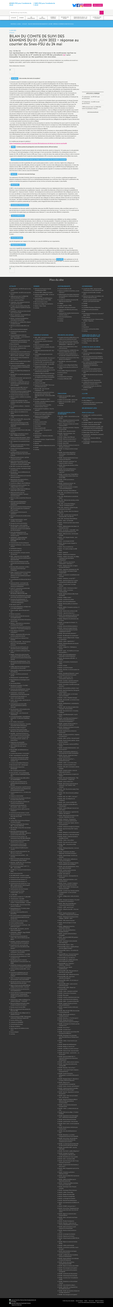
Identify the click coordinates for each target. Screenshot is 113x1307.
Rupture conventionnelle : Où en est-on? (45, 358)
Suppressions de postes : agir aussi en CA (21, 378)
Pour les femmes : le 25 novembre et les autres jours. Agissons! (20, 710)
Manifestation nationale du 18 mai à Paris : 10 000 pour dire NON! (19, 434)
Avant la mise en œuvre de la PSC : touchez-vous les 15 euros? (43, 405)
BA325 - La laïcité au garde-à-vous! (67, 765)
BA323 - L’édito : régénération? (67, 641)
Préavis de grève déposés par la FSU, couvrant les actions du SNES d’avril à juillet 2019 (20, 424)
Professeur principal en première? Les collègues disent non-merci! (20, 486)
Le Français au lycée (15, 428)
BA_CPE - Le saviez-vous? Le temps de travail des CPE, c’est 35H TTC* (68, 516)
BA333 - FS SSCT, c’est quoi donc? (67, 1206)
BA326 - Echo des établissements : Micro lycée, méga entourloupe (69, 867)
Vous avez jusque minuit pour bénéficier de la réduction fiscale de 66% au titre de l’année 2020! (93, 358)
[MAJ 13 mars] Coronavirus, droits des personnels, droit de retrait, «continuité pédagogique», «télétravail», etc (69, 342)
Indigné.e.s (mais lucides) (17, 796)
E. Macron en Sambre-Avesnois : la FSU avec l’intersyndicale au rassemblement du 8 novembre (20, 367)
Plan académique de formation (18, 771)
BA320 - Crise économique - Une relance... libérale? (67, 434)
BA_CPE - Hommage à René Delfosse (68, 518)
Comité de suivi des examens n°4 (19, 882)
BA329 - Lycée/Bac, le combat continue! (68, 1048)
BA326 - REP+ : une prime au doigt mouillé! (67, 845)
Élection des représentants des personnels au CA (18, 349)
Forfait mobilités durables (17, 923)
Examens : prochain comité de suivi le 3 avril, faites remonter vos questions (20, 942)
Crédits (85, 1301)
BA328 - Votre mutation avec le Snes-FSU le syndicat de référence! (69, 1032)
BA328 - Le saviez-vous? (65, 1029)
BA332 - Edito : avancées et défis (67, 1159)
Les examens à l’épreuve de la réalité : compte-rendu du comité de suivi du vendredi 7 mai (20, 759)
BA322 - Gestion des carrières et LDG (68, 611)
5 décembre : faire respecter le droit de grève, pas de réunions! (20, 303)
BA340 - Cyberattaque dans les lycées (68, 1276)
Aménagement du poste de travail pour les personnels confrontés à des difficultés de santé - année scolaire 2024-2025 (45, 395)
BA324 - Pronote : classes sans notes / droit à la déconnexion (68, 756)
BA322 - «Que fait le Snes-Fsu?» (67, 613)
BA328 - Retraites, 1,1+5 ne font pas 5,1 (68, 1018)
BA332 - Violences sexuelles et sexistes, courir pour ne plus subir (68, 1184)
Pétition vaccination (16, 614)
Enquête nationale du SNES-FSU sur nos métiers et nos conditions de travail (69, 338)
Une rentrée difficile (15, 683)
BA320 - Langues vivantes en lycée (67, 441)
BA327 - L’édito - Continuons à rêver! (68, 588)
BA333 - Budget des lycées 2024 (66, 1194)
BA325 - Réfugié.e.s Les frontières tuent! (69, 832)
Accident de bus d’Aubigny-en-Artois (20, 395)
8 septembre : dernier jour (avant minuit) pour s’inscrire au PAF (21, 312)
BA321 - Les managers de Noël (66, 541)
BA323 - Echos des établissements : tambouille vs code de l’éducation (67, 655)
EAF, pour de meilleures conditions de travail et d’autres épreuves (20, 802)
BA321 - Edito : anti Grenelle (66, 520)
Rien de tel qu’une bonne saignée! (19, 329)
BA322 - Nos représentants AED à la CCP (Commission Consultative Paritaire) (69, 616)
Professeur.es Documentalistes (90, 309)
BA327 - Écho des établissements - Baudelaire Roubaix (67, 931)
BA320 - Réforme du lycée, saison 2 (67, 439)
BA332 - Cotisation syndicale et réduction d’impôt (66, 1173)
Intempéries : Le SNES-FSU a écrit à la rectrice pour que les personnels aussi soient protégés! (20, 383)
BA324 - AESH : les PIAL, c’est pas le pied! (69, 738)
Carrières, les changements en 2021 (43, 360)
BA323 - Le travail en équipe (66, 667)
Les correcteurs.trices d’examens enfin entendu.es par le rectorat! (20, 841)
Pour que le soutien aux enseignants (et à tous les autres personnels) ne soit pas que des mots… (21, 917)
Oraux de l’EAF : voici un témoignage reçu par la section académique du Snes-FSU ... (20, 774)
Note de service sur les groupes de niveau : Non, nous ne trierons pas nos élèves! (20, 937)
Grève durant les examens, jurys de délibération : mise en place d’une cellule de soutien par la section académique (20, 462)
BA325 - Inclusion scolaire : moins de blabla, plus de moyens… (68, 771)
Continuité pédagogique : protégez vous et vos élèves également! (21, 607)
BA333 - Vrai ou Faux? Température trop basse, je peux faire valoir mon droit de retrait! (69, 1210)
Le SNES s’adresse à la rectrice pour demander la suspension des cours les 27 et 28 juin (20, 453)
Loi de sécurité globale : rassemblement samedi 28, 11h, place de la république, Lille (20, 718)
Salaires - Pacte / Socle (40, 306)
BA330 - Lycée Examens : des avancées (68, 1121)
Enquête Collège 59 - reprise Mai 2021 (92, 422)
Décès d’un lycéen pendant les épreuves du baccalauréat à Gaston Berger (20, 859)
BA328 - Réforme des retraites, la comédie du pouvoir (67, 1015)
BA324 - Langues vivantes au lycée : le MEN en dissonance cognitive (68, 724)
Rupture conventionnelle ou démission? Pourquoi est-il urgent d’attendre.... (45, 413)
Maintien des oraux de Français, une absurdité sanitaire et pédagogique (19, 648)
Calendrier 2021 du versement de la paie (45, 362)
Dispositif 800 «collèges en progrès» (44, 292)
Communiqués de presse (17, 1024)
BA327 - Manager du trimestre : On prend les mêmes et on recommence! (69, 900)
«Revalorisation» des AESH (17, 899)
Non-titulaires (86, 317)
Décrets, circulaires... (16, 1026)
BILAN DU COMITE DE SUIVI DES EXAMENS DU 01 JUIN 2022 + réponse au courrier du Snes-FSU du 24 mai (21, 833)
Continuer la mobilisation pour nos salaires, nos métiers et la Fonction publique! (19, 974)
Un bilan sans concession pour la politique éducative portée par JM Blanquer (19, 783)
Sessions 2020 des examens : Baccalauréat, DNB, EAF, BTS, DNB (19, 592)
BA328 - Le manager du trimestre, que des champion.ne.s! (69, 1024)
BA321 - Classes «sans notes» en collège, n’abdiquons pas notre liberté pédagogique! (69, 558)
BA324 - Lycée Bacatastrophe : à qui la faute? (68, 715)
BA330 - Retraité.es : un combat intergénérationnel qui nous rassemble (68, 1135)
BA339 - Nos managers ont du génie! (68, 1268)
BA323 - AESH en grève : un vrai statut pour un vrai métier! (68, 695)
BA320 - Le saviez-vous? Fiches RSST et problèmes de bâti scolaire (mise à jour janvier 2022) (68, 476)
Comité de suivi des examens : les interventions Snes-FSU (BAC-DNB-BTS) (20, 837)
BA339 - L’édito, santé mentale (66, 1245)
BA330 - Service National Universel (67, 1119)
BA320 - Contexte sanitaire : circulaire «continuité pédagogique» (68, 487)
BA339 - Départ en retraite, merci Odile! (69, 1266)
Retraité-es (86, 327)
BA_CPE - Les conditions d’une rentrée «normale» (68, 493)
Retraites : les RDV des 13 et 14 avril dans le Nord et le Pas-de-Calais (21, 863)
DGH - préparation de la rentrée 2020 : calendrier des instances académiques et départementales (20, 558)
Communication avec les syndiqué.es (20, 543)
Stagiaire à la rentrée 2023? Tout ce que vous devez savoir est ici (44, 386)
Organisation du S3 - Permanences (91, 380)
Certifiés (85, 303)
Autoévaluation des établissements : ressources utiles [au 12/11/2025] (44, 299)
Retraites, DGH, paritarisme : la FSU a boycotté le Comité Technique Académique (20, 568)
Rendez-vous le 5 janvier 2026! (18, 1007)
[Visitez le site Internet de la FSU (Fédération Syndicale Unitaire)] (20, 1303)
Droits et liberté (14, 1032)
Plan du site (91, 1301)
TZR (84, 311)
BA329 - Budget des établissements (67, 1044)
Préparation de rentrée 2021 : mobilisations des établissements (19, 743)
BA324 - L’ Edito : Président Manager (68, 698)
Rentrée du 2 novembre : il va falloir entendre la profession (19, 686)
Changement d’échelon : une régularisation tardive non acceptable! (44, 367)
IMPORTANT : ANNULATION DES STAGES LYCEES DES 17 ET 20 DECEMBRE (19, 539)
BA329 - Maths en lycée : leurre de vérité (69, 1051)
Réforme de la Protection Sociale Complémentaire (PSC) (43, 289)
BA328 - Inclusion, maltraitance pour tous (69, 997)
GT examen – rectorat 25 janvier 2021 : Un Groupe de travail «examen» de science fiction (20, 738)
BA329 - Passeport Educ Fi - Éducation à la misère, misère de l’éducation (69, 1079)
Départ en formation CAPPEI (42, 345)
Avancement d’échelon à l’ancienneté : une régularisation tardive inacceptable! (45, 376)
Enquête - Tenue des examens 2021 (91, 424)
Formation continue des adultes (91, 329)
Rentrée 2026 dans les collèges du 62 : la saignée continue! (20, 1013)
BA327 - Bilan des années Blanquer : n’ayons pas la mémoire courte (68, 904)
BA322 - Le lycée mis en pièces (66, 599)
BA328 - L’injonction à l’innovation (67, 993)
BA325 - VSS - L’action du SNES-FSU (68, 802)
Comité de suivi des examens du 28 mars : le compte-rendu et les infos (21, 799)
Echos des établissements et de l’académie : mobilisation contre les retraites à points (19, 534)
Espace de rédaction (17, 1305)
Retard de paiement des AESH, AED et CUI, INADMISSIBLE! (20, 778)
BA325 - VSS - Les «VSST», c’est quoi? (68, 796)
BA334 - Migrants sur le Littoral (66, 1236)
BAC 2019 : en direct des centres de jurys (21, 466)
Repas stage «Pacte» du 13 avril (91, 432)
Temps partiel (38, 434)
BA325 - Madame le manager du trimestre (69, 827)
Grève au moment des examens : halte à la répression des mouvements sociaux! (20, 438)
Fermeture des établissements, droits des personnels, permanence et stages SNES (21, 596)
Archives (13, 1034)
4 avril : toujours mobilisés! (17, 300)
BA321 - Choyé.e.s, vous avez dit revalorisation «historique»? (67, 563)
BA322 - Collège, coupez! (65, 597)
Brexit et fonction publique (17, 363)
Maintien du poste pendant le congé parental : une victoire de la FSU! (92, 300)
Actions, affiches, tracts (16, 1020)
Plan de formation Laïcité (41, 302)
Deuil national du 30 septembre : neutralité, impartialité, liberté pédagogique (18, 503)
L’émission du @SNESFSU (17, 1022)
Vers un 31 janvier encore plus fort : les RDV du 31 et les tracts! (20, 852)
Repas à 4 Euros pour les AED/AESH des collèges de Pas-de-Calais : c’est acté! (20, 986)
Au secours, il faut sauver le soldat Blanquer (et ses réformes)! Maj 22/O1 (20, 730)
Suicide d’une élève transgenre (18, 727)
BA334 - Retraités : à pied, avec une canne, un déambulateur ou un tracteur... (69, 1224)
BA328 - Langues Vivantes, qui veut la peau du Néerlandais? (68, 1004)
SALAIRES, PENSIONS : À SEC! (42, 399)
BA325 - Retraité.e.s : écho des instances (69, 834)
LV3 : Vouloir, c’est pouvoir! (17, 722)
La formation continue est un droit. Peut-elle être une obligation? (69, 358)
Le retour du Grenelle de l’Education (19, 763)
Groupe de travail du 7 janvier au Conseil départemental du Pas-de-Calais (21, 982)
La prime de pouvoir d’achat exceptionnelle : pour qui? (17, 892)
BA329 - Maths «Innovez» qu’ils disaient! (69, 1086)
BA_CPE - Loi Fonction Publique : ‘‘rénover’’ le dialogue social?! (67, 504)
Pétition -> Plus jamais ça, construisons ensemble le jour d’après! (20, 624)
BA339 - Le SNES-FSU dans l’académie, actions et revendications (68, 1255)
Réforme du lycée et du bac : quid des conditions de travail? (20, 458)
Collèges (61, 303)
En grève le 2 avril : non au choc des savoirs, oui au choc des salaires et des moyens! (20, 946)
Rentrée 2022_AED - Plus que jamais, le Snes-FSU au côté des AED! (68, 971)
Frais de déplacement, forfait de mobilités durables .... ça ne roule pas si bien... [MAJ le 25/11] (20, 336)
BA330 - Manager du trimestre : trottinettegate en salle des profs (67, 1154)
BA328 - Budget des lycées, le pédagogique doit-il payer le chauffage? (69, 1021)
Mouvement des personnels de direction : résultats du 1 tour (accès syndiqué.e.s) (21, 628)
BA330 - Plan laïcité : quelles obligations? (69, 1151)
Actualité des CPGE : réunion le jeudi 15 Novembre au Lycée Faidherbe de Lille (93, 289)
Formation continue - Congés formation (45, 439)
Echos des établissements (65, 317)
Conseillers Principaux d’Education (92, 307)
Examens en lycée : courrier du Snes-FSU (21, 877)
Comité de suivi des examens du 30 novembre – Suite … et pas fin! (19, 806)
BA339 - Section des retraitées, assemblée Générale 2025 (66, 1263)
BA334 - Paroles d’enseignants (66, 1221)
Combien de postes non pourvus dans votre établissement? (20, 990)
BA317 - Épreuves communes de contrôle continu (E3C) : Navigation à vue (69, 421)
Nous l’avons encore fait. (17, 873)
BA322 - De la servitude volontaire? (67, 633)
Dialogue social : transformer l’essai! (20, 677)
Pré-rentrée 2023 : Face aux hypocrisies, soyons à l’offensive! (20, 905)
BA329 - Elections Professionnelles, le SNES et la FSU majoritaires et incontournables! (68, 1101)
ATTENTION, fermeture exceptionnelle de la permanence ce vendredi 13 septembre (21, 966)
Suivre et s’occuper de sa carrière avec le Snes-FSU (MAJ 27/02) (20, 815)
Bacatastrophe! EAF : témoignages (19, 765)
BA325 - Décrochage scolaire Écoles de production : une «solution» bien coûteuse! (68, 785)
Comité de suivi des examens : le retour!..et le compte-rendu (18, 697)
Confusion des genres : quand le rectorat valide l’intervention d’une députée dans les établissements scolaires (21, 788)
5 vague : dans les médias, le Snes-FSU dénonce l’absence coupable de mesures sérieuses (20, 307)
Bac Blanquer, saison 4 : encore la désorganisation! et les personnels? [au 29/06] (20, 961)
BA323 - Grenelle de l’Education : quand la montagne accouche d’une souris (69, 674)
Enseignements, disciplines (65, 377)
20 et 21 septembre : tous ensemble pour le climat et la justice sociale (21, 315)
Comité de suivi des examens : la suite (20, 813)
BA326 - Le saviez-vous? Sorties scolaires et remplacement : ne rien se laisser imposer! (69, 892)
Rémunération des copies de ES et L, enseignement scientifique (19, 480)
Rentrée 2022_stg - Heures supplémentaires (65, 968)
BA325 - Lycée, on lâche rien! (66, 781)
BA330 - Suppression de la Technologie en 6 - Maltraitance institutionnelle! (68, 1116)
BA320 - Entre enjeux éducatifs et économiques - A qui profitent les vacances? (67, 454)
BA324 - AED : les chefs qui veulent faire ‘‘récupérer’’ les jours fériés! (68, 708)
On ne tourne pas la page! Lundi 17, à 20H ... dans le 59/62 (20, 867)
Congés (61, 375)
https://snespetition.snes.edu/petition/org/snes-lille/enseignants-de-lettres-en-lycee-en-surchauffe (38, 143)
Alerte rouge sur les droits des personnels (21, 410)
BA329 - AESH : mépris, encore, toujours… (69, 1062)
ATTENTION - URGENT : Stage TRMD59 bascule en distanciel (20, 933)
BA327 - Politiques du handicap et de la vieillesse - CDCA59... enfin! (68, 917)
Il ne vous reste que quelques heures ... (92, 369)
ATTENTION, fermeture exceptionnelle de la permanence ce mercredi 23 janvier (21, 392)
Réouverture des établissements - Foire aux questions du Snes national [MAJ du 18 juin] (20, 663)
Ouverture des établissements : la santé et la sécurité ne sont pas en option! (20, 690)
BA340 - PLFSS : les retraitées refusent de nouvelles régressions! (69, 1291)
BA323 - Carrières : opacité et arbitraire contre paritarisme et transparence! (68, 681)
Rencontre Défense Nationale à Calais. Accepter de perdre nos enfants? (20, 1004)
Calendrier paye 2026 (40, 383)
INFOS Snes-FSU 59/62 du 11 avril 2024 (20, 954)
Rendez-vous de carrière (41, 422)
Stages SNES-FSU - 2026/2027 (90, 339)
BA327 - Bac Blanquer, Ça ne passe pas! (68, 635)
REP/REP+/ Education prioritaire (67, 307)
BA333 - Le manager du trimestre (67, 1198)
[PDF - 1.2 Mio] (12, 270)
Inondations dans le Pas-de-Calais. (19, 921)
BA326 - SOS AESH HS (64, 874)
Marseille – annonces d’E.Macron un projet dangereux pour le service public (20, 734)
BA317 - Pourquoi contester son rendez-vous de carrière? (69, 424)
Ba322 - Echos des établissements (67, 601)
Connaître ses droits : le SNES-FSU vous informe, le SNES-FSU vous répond (69, 351)
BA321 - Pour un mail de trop (66, 547)
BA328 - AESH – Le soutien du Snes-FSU (69, 1001)
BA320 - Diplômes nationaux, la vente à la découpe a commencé (69, 446)
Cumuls (36, 447)
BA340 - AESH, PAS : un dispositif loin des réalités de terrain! (68, 1288)
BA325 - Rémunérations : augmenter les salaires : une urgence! (68, 812)
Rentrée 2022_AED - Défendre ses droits (69, 974)
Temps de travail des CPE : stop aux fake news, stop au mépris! (20, 420)
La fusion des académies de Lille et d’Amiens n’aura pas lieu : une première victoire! (20, 402)
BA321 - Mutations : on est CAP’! (67, 578)
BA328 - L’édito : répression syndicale (68, 991)
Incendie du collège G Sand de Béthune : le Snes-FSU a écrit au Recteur (20, 489)
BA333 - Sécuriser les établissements (68, 1200)
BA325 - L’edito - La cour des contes (68, 763)
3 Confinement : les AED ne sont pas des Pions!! (91, 102)
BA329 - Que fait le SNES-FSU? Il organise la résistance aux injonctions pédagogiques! (68, 1058)
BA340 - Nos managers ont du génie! (68, 1294)
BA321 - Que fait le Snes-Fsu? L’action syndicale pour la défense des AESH (68, 581)
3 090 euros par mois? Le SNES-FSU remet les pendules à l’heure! (91, 107)
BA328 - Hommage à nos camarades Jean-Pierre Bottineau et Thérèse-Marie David (69, 1037)
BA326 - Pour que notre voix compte (68, 842)
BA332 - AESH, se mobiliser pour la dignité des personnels (67, 1180)
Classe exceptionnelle (40, 428)
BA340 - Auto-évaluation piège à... (67, 1285)
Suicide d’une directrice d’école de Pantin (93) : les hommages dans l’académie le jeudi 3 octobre (21, 508)
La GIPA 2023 (14, 895)
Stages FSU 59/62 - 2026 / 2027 (90, 341)
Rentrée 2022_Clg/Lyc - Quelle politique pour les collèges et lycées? (69, 947)
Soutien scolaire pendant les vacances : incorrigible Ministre (20, 617)
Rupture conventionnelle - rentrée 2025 (44, 364)
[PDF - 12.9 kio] (12, 71)
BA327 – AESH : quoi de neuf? (66, 907)
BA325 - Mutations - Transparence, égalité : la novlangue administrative (68, 820)
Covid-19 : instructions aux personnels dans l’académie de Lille (20, 589)
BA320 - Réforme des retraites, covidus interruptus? (68, 466)
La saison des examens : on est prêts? (20, 753)
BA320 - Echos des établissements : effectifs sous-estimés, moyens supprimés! (67, 470)
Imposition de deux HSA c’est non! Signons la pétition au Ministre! (19, 388)
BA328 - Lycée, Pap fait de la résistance (68, 999)
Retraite (37, 443)
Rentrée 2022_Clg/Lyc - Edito (66, 945)
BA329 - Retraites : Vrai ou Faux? (67, 1068)
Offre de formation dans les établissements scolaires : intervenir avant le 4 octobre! (19, 494)
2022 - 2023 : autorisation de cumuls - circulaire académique (44, 338)
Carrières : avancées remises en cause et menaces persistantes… (44, 402)
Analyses (85, 378)
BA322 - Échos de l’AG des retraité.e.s (68, 626)
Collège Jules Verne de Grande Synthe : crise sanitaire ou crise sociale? (20, 667)
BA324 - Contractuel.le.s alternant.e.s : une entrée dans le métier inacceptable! (69, 752)
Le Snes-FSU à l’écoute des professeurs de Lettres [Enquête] (20, 821)
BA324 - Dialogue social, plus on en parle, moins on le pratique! (69, 728)
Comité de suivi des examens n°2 (19, 879)
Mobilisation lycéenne (16, 548)
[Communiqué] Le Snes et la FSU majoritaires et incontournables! (19, 845)
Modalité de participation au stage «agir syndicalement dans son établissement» (93, 427)
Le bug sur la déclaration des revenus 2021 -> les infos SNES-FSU (20, 825)
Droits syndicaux (63, 373)
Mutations (37, 420)
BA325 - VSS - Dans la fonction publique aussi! (68, 793)
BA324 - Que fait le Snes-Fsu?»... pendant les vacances (67, 760)
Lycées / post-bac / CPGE (65, 305)
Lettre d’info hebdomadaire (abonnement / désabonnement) (91, 1302)
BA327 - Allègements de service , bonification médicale (67, 927)
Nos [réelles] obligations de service (67, 371)
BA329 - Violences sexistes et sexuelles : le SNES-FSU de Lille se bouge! (68, 1089)
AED (84, 323)
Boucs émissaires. (15, 344)
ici (64, 55)
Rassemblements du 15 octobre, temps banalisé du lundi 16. (20, 909)
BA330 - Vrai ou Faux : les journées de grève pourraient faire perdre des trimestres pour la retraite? (68, 1140)
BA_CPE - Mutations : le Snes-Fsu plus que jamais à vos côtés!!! (68, 508)
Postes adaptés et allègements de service (45, 445)
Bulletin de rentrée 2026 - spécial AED (68, 400)
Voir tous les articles (92, 112)
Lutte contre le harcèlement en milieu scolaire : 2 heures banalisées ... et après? (21, 901)
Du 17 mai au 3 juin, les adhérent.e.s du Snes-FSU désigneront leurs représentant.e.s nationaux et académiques (92, 364)
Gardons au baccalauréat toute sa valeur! (21, 361)
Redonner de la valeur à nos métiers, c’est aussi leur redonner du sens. (93, 297)
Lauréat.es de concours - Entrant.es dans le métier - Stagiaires (93, 320)
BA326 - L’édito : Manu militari (66, 840)
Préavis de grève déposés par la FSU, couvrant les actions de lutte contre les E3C (20, 563)
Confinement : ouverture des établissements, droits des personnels (20, 693)
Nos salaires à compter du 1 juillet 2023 (20, 897)
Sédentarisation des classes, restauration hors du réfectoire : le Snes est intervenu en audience (69, 296)
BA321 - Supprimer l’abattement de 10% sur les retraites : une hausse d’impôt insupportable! (69, 571)
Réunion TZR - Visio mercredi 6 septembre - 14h (42, 389)
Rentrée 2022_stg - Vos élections (67, 958)
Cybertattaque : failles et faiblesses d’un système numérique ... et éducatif (20, 1000)
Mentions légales (79, 1301)
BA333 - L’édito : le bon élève (66, 1192)
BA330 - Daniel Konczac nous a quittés (68, 1157)
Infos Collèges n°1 (87, 400)
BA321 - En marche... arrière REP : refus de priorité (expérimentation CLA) (69, 531)
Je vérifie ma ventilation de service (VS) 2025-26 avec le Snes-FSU (68, 300)
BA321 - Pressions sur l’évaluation (67, 554)
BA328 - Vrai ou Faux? (64, 1027)
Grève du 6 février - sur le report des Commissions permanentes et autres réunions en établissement (20, 584)
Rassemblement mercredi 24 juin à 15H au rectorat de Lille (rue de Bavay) (20, 341)
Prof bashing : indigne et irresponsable (20, 346)
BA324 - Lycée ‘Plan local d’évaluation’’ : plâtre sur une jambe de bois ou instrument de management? (69, 720)
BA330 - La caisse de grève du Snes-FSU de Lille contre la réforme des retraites (68, 1144)
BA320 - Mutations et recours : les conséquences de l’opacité (67, 484)
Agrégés (85, 305)
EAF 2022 (13, 818)
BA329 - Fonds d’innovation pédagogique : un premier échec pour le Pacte (69, 1075)
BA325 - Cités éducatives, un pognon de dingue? (69, 775)
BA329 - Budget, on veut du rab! (67, 1046)
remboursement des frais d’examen (19, 889)
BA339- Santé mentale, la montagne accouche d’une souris (68, 1252)
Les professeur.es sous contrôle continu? (21, 352)
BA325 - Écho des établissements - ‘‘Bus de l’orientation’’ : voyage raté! (68, 778)
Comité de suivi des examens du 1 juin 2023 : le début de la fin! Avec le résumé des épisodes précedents (20, 885)
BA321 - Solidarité (63, 552)
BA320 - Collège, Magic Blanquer (67, 437)
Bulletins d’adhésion (99, 1301)
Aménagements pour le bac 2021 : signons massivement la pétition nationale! (19, 705)
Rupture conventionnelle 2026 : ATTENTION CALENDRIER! (42, 417)
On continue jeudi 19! (16, 550)
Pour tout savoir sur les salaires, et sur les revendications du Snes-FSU (45, 370)
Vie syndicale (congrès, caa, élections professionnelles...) (92, 387)
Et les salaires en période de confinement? (17, 631)
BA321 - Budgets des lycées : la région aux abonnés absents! (68, 566)
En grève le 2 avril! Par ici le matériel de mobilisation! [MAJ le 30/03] (20, 951)
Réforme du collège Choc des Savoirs (44, 304)
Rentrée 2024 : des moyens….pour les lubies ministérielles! (20, 929)
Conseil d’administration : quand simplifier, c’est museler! (19, 520)
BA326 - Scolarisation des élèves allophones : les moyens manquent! (68, 852)
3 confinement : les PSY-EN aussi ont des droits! (91, 97)
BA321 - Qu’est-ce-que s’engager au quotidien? (68, 544)
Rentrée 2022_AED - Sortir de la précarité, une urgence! (67, 977)
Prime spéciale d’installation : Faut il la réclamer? (44, 409)
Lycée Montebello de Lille (65, 289)
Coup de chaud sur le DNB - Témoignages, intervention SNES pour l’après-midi (21, 1017)
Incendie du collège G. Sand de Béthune (20, 483)
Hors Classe (38, 426)
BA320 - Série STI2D (64, 443)
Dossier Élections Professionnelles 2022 (93, 430)
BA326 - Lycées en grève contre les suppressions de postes (67, 871)
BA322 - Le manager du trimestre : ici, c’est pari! (68, 623)
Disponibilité (38, 441)
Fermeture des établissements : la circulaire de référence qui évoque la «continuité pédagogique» (19, 601)
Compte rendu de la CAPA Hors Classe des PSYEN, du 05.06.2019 (20, 445)
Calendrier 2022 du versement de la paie (44, 373)
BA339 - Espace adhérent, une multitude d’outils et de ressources (69, 1259)
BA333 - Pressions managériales (67, 1196)
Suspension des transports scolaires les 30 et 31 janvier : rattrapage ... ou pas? (20, 354)
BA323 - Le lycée (63, 665)
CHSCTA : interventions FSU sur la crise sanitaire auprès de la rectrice (20, 635)
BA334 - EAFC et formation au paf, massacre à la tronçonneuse (67, 1227)
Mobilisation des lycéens (17, 380)
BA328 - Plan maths (63, 995)
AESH (84, 325)
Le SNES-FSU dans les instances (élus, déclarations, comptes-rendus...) (92, 383)
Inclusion (61, 319)
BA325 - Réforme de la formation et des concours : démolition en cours (68, 816)
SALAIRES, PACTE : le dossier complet (20, 875)
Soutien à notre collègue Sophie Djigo (68, 365)
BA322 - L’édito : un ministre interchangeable (66, 591)
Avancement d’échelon (40, 424)
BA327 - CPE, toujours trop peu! (67, 920)
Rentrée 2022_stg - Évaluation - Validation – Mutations (66, 964)
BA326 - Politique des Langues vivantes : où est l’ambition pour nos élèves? (69, 863)
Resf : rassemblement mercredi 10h (19, 755)
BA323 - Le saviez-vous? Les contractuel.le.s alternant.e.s (66, 678)
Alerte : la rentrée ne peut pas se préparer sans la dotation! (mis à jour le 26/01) (21, 978)
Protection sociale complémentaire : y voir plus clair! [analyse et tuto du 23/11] (69, 354)
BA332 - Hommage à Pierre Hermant (68, 1190)
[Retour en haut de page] (6, 1301)
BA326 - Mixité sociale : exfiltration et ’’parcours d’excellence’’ (68, 860)
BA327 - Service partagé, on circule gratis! (67, 923)
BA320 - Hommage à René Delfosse (67, 491)
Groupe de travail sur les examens (19, 523)
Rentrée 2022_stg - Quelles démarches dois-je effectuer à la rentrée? (68, 960)
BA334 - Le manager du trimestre (67, 1234)
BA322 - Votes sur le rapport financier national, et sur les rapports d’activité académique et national (68, 629)
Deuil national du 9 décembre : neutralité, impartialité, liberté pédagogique (21, 725)
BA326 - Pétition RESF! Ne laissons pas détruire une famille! (68, 888)
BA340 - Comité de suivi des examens (68, 1274)
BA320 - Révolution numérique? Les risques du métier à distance (68, 462)
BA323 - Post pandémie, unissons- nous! (69, 688)
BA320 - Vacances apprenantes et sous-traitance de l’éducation (68, 458)
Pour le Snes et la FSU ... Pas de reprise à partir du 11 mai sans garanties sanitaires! (20, 643)
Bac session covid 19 (16, 604)
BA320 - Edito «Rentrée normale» (67, 431)
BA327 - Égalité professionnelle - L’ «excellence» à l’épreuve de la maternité (69, 914)
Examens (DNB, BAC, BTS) (65, 379)
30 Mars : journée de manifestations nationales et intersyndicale (19, 319)
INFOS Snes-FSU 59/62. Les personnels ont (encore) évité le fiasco (93, 403)
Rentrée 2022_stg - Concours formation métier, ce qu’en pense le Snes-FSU (69, 955)
